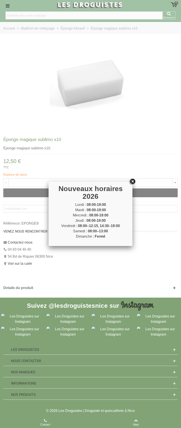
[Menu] (7, 6)
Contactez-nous (20, 242)
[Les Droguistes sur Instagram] (22, 319)
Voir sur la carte (20, 263)
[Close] (132, 182)
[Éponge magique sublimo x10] (90, 84)
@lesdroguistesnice (78, 305)
